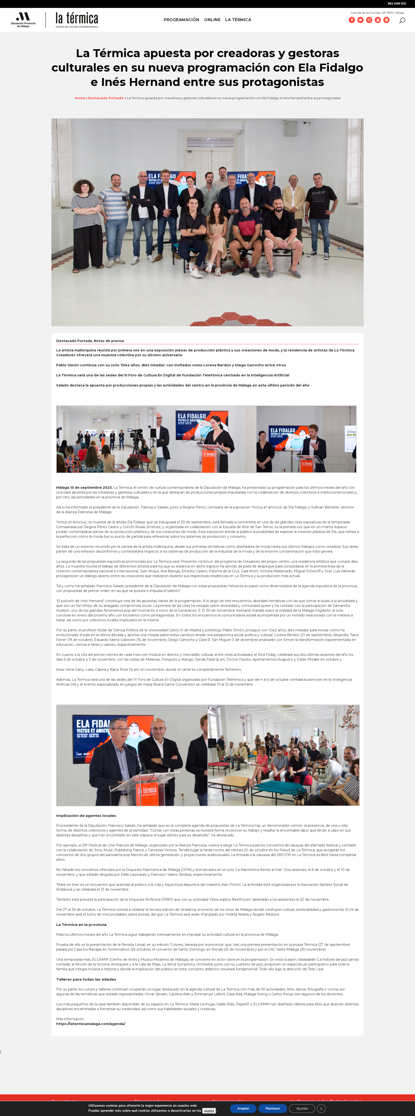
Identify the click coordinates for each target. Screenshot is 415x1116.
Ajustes (302, 1108)
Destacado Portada (105, 98)
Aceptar (243, 1108)
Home (80, 98)
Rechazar (273, 1108)
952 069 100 (397, 3)
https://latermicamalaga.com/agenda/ (90, 1024)
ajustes (209, 1111)
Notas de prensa (109, 341)
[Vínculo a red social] (352, 20)
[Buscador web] (400, 20)
